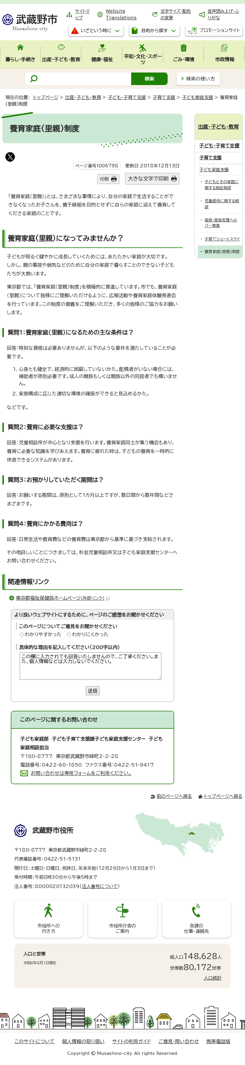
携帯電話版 (218, 1041)
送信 (92, 690)
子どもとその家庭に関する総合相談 (222, 184)
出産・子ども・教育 (83, 97)
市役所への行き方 (48, 928)
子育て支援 (164, 97)
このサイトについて (35, 1041)
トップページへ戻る (223, 796)
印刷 (104, 179)
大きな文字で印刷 (148, 178)
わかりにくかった (90, 634)
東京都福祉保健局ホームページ (60, 598)
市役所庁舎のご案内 (122, 928)
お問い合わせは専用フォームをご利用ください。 (81, 773)
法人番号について (100, 886)
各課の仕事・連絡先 (196, 928)
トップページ (45, 97)
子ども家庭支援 (197, 97)
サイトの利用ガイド (131, 1041)
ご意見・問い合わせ (178, 1041)
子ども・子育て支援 (127, 97)
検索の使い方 (200, 78)
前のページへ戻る (174, 796)
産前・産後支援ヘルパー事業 (221, 223)
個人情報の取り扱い (83, 1041)
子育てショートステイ (222, 239)
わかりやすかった (43, 634)
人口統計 (213, 978)
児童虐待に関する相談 (222, 204)
